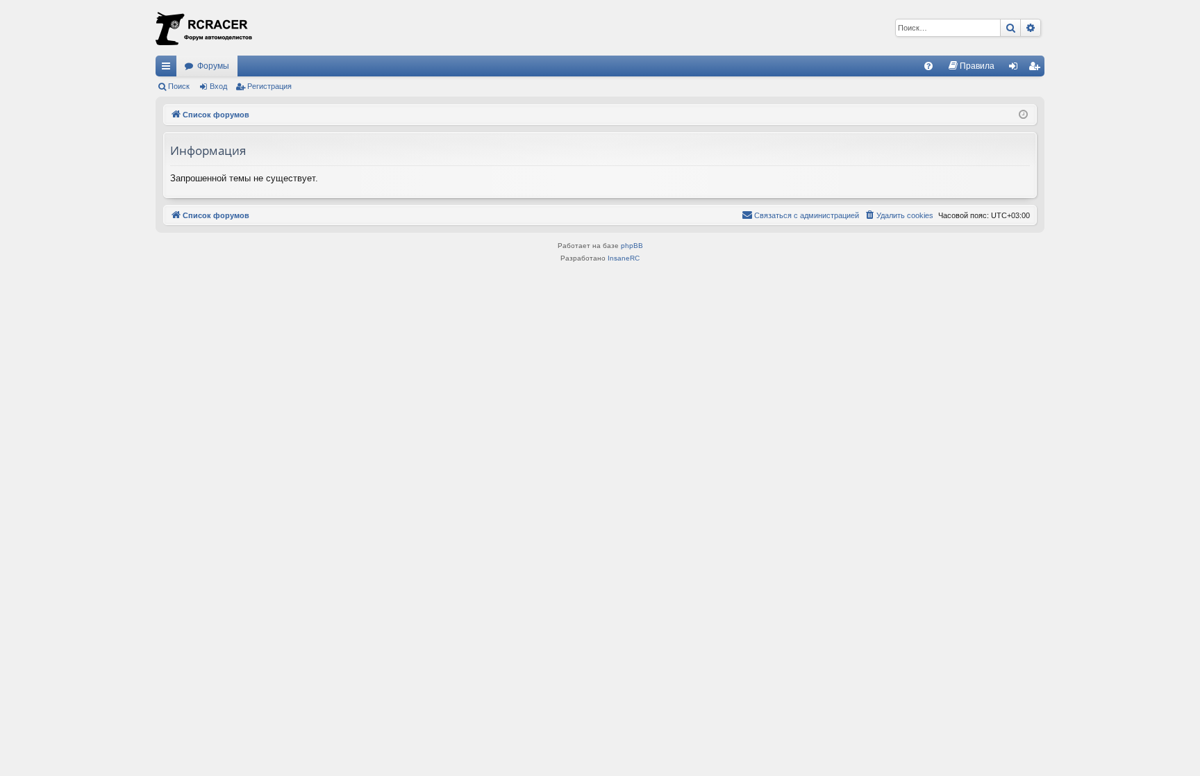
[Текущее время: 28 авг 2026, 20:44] (1023, 115)
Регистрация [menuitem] (1036, 68)
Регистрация (269, 86)
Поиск (179, 86)
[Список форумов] (204, 28)
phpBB (632, 245)
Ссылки (168, 68)
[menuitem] (928, 66)
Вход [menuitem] (1016, 68)
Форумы (213, 66)
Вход (218, 86)
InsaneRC (624, 258)
